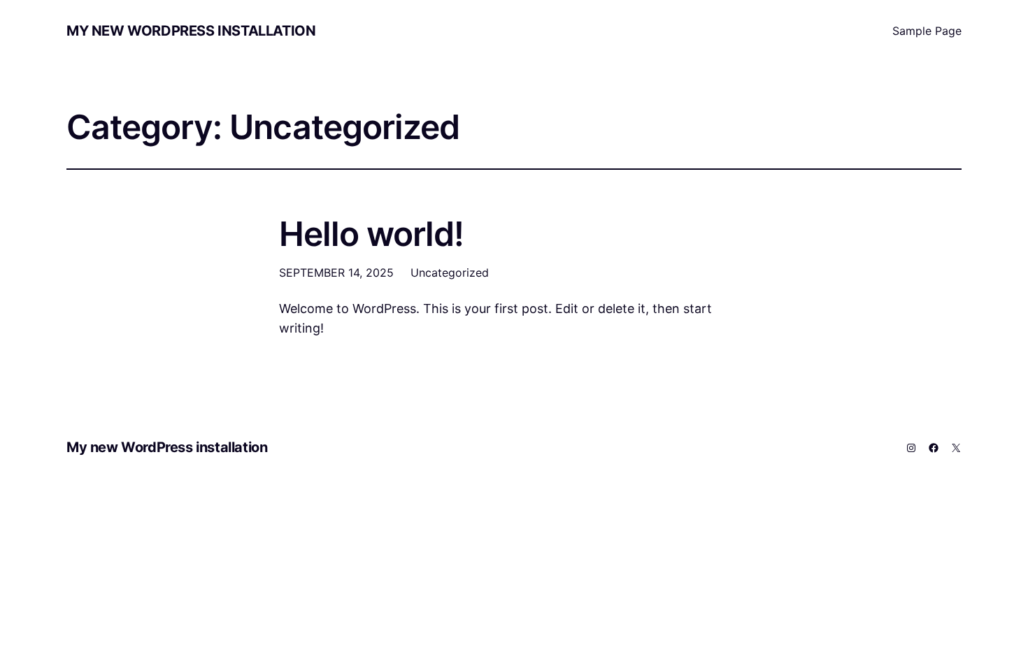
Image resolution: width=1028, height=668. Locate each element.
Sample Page (927, 31)
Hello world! (371, 234)
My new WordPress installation (190, 30)
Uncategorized (450, 272)
